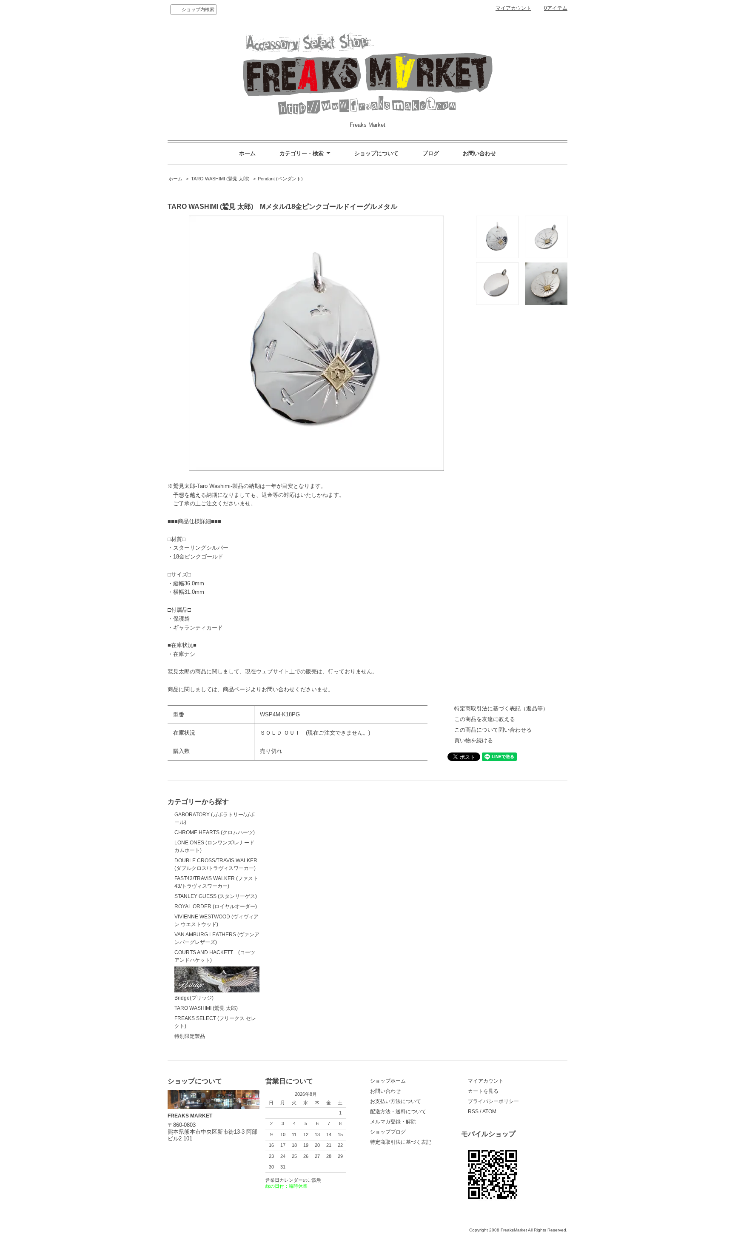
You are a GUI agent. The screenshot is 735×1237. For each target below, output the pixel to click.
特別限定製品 (189, 1036)
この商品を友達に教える (484, 719)
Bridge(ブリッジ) (194, 998)
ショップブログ (388, 1132)
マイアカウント (513, 8)
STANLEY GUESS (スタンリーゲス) (215, 896)
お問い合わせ (479, 153)
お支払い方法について (395, 1101)
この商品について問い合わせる (493, 730)
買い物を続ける (473, 740)
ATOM (489, 1111)
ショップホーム (388, 1081)
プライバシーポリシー (493, 1101)
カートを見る (483, 1091)
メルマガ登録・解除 (393, 1122)
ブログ (430, 153)
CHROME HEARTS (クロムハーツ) (214, 832)
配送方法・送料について (398, 1111)
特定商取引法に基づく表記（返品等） (501, 708)
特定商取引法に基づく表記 (400, 1142)
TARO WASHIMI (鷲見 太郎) (220, 178)
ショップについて (376, 153)
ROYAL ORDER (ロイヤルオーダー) (215, 906)
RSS (473, 1111)
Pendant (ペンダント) (280, 178)
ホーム (247, 153)
